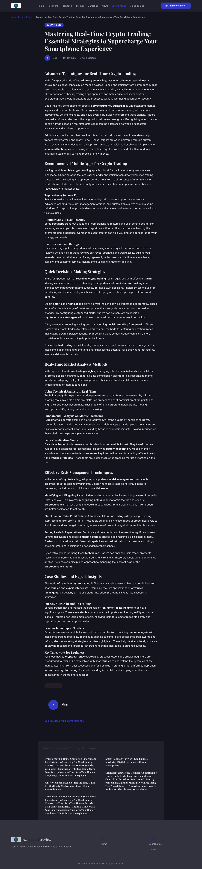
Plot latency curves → (176, 5)
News (105, 5)
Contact (153, 849)
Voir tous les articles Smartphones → (66, 720)
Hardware (53, 5)
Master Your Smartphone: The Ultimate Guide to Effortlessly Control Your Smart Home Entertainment (70, 786)
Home (41, 5)
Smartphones (119, 5)
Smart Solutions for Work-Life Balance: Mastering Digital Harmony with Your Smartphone (126, 762)
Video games (137, 5)
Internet (80, 5)
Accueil (15, 17)
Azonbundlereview (37, 839)
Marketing (92, 5)
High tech (67, 5)
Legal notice (155, 844)
